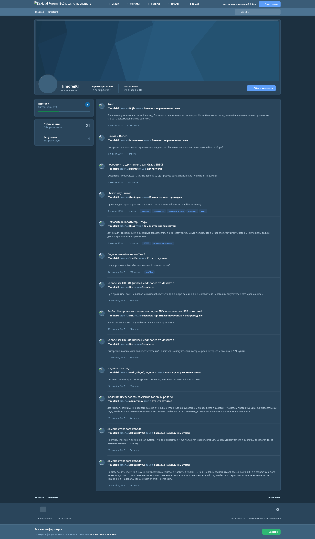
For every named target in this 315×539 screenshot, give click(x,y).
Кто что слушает (157, 258)
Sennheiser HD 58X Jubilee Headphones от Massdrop (140, 283)
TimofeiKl (113, 108)
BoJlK (132, 108)
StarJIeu (133, 258)
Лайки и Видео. (117, 136)
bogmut (133, 168)
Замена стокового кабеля (124, 429)
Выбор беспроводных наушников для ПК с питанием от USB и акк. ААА (155, 311)
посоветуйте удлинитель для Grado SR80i (135, 164)
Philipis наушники (119, 193)
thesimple (135, 197)
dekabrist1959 (137, 432)
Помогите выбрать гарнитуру (127, 222)
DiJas (132, 225)
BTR (131, 315)
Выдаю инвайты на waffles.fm (127, 254)
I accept (273, 531)
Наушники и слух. (119, 368)
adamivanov (136, 400)
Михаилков (136, 140)
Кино (110, 104)
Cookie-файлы (64, 518)
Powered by (265, 518)
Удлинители (154, 168)
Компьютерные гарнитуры (165, 197)
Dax (131, 287)
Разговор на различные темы (162, 108)
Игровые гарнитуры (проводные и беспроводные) (172, 315)
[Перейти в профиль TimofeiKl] (102, 106)
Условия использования (103, 534)
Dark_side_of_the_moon (142, 372)
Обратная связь (44, 518)
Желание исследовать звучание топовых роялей (140, 397)
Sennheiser (148, 287)
